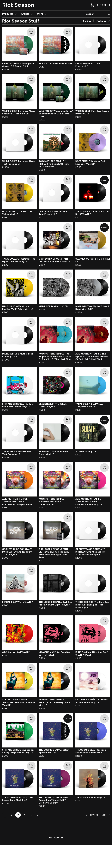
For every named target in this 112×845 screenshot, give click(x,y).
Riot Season (18, 5)
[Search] (109, 14)
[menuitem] (9, 14)
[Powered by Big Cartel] (56, 838)
